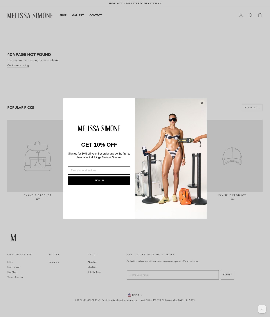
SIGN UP (99, 180)
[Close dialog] (202, 103)
